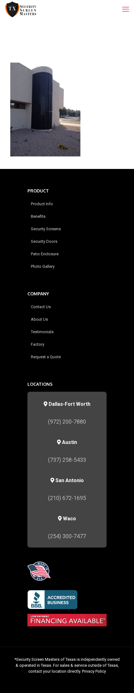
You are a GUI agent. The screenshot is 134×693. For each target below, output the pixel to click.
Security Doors (44, 241)
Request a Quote (46, 356)
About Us (39, 319)
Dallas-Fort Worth (68, 404)
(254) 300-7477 (67, 536)
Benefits (38, 216)
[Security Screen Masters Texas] (21, 9)
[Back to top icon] (121, 680)
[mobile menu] (125, 9)
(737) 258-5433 (67, 459)
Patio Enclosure (45, 254)
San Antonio (69, 480)
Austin (69, 442)
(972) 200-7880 (67, 421)
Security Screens (46, 229)
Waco (69, 519)
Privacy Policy (94, 671)
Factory (37, 344)
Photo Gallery (43, 266)
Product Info (42, 203)
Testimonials (42, 331)
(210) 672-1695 (67, 498)
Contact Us (41, 306)
